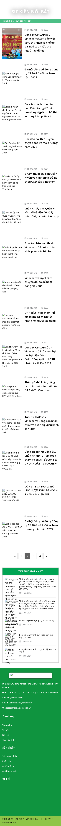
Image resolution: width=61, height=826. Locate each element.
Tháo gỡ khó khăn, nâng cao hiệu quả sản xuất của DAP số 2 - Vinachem (41, 386)
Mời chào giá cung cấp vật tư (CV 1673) (36, 620)
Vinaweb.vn (9, 822)
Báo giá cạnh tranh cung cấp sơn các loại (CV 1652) (36, 636)
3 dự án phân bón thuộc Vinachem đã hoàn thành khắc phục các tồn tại (40, 247)
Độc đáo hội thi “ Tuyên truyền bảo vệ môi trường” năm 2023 (41, 143)
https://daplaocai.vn (21, 707)
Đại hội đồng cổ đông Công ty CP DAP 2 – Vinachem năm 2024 (41, 73)
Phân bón (7, 761)
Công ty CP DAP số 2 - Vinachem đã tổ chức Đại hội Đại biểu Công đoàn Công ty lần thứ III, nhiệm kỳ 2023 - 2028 (40, 355)
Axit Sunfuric (8, 766)
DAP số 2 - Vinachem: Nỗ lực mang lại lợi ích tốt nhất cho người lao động (40, 316)
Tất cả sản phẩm (9, 756)
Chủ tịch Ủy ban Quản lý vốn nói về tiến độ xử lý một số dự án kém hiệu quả (42, 212)
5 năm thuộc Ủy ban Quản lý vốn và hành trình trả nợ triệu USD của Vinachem (41, 177)
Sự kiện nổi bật (23, 20)
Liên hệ (5, 735)
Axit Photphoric (9, 771)
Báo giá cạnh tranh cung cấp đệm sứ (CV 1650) (37, 650)
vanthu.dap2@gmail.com (20, 702)
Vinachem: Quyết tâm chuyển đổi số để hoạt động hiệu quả (38, 282)
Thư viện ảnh (8, 739)
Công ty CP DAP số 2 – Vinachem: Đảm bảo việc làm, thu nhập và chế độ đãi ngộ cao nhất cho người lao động (40, 42)
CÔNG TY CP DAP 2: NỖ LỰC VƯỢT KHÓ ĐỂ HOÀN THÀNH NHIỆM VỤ (41, 490)
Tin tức (5, 730)
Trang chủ (7, 20)
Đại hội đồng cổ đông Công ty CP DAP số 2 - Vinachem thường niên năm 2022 (41, 525)
